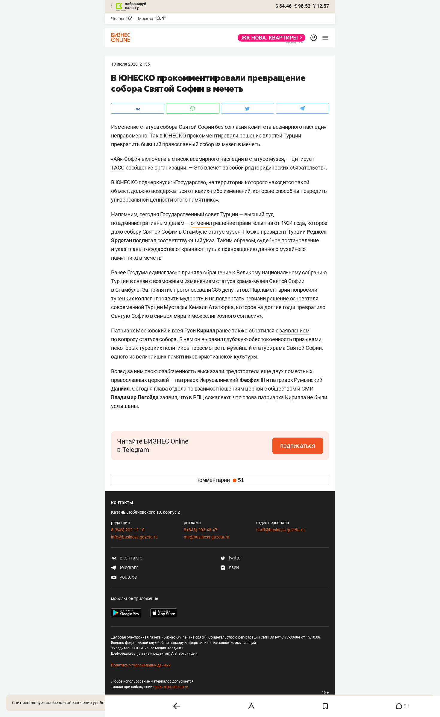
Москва (145, 18)
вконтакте (130, 558)
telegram (128, 567)
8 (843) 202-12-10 (128, 529)
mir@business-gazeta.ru (206, 537)
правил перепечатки (170, 687)
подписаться (297, 445)
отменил (201, 223)
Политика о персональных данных (140, 665)
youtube (128, 577)
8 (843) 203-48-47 (200, 529)
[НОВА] (270, 38)
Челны (117, 18)
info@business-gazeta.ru (134, 537)
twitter (234, 558)
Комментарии (220, 480)
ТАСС (118, 167)
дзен (233, 567)
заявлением (294, 330)
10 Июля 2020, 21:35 (130, 64)
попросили (304, 290)
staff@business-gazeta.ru (280, 529)
